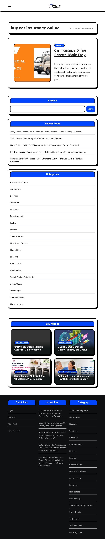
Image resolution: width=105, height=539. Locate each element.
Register (12, 417)
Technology (15, 290)
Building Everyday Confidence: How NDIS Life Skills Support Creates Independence (48, 152)
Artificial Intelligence (19, 182)
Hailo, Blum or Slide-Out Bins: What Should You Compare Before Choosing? (44, 145)
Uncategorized (16, 304)
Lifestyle (14, 256)
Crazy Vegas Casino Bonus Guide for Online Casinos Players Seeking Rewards (45, 131)
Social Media (16, 284)
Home (71, 28)
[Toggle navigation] (10, 5)
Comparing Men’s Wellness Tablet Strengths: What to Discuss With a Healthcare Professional (51, 461)
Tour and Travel (17, 297)
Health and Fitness (18, 243)
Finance (13, 229)
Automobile (15, 189)
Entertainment (16, 216)
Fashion (13, 223)
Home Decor (16, 250)
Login (10, 410)
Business (59, 45)
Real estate (15, 263)
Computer (14, 202)
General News (16, 236)
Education (14, 209)
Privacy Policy (14, 430)
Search (52, 100)
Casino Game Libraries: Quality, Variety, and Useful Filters (36, 138)
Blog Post (12, 424)
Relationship (15, 270)
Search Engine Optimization (22, 277)
